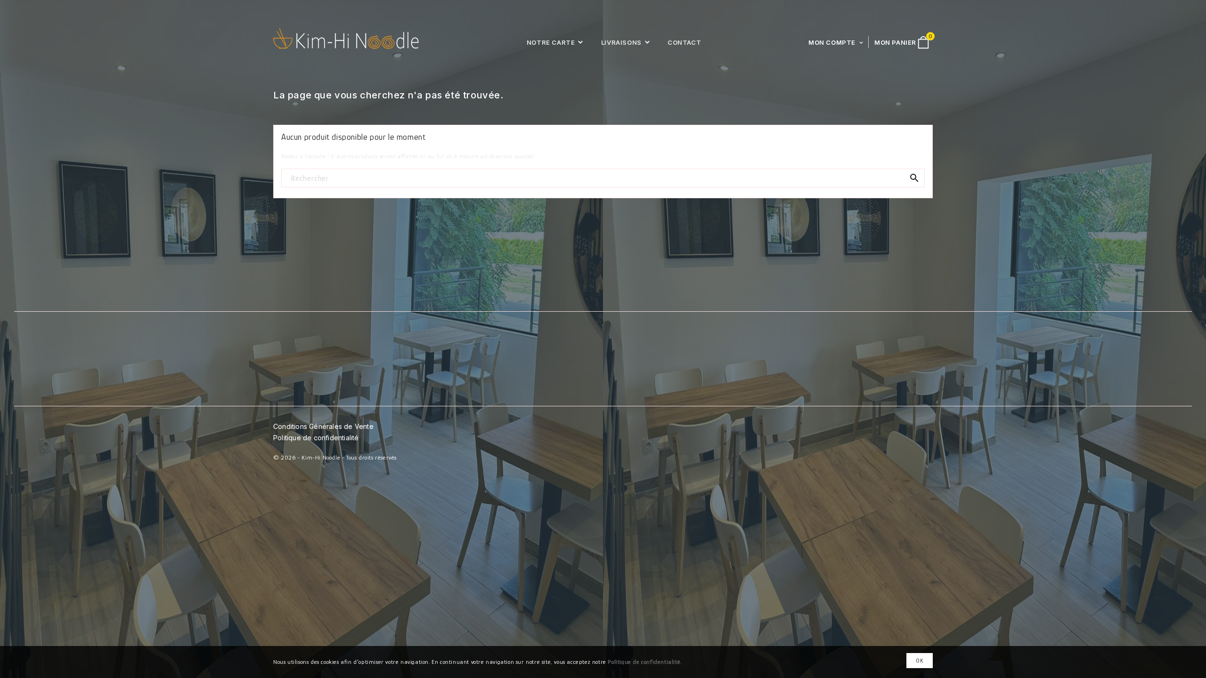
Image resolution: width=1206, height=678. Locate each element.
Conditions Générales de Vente (323, 426)
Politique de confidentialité (316, 438)
